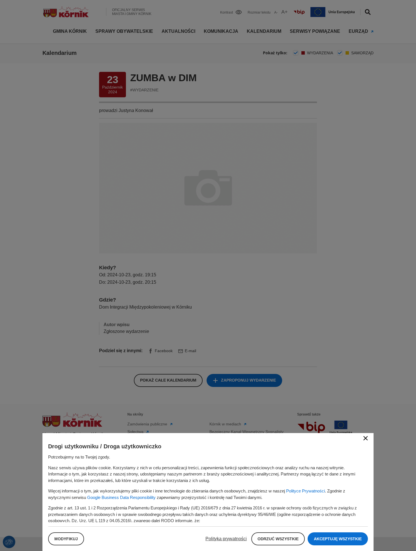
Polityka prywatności (226, 538)
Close (365, 438)
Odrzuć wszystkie (278, 539)
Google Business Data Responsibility (121, 497)
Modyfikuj (66, 539)
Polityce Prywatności (305, 490)
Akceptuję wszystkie (338, 539)
